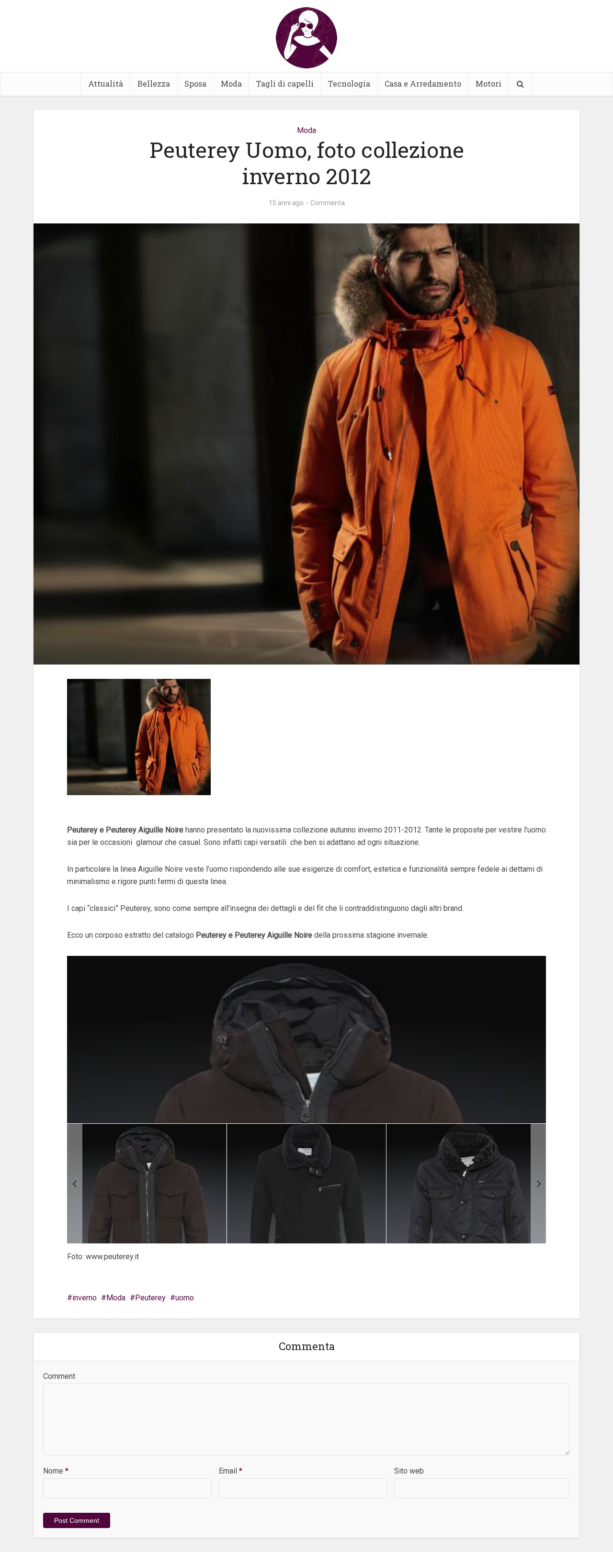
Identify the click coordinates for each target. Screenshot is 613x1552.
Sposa (195, 83)
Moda (231, 83)
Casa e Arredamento (423, 83)
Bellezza (153, 83)
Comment (59, 1376)
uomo (184, 1297)
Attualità (105, 83)
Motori (488, 83)
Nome (55, 1470)
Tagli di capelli (285, 83)
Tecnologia (349, 83)
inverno (84, 1297)
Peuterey (150, 1297)
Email (230, 1470)
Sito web (409, 1470)
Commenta (327, 203)
